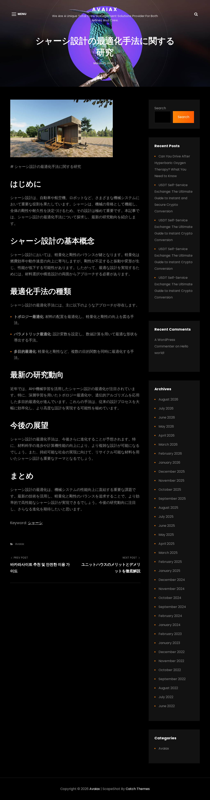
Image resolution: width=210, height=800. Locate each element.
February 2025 (170, 561)
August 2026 (168, 399)
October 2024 (170, 597)
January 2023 (169, 643)
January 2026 (169, 462)
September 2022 (172, 679)
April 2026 (167, 435)
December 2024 (172, 579)
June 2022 (167, 706)
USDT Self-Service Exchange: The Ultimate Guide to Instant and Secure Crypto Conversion (173, 198)
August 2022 (168, 688)
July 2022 (166, 697)
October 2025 (170, 489)
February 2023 (170, 634)
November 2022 (171, 661)
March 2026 (168, 444)
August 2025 (168, 507)
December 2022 (172, 652)
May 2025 (166, 534)
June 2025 (167, 525)
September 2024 (172, 606)
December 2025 (172, 471)
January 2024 (169, 624)
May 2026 (166, 426)
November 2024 (172, 588)
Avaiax (105, 9)
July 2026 (166, 408)
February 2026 (170, 453)
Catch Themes (138, 788)
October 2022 (170, 670)
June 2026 (167, 417)
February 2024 (170, 615)
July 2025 (166, 516)
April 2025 (167, 543)
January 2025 (169, 570)
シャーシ (35, 522)
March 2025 (168, 552)
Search (160, 108)
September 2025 (172, 498)
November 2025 (171, 480)
